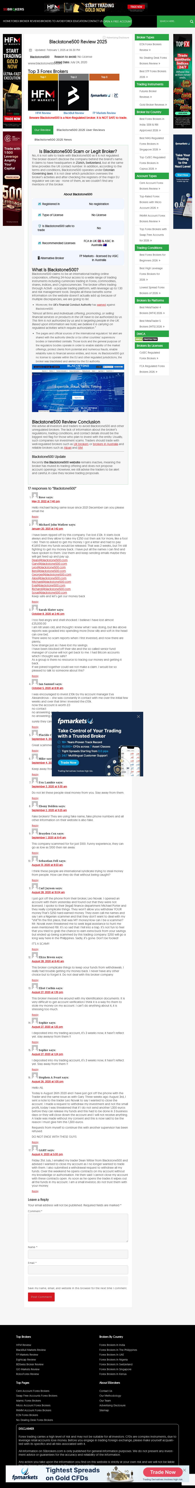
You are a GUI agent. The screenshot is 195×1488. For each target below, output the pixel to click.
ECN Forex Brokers (27, 1415)
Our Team (105, 1400)
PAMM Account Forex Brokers (33, 1410)
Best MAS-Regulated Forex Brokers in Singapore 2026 (152, 143)
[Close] (138, 716)
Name (32, 1247)
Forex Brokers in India (112, 1345)
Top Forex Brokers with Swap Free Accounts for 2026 (153, 234)
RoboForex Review (27, 1374)
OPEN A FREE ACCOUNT (117, 21)
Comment (35, 1211)
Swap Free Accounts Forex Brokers (36, 1395)
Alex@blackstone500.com (49, 578)
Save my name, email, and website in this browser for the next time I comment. (77, 1288)
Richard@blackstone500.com (51, 589)
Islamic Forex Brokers (28, 1400)
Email (32, 1263)
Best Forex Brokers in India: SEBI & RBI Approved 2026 (152, 124)
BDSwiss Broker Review (29, 1364)
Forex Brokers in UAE (111, 1354)
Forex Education (75, 21)
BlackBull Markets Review (31, 1350)
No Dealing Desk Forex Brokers (34, 1420)
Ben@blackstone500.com (49, 571)
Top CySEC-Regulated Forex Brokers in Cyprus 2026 (152, 163)
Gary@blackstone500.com (49, 564)
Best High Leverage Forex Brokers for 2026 (151, 274)
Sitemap (104, 1410)
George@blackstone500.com (51, 574)
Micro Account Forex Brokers (33, 1405)
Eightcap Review (26, 1359)
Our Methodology (110, 1395)
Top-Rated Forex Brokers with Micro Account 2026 (150, 202)
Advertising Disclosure (112, 1405)
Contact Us (95, 21)
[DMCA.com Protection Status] (146, 340)
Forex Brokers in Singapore (115, 1369)
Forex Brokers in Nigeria (113, 1359)
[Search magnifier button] (192, 22)
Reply (35, 516)
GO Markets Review (27, 1369)
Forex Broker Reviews (25, 21)
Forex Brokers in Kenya (112, 1374)
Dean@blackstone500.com (50, 560)
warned (101, 304)
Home (7, 21)
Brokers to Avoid (52, 21)
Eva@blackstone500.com (48, 585)
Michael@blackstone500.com (51, 582)
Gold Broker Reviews (152, 104)
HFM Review (23, 1345)
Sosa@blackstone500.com (49, 592)
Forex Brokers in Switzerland (116, 1364)
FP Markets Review (27, 1354)
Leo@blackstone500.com (49, 567)
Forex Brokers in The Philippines (118, 1350)
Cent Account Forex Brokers (32, 1391)
